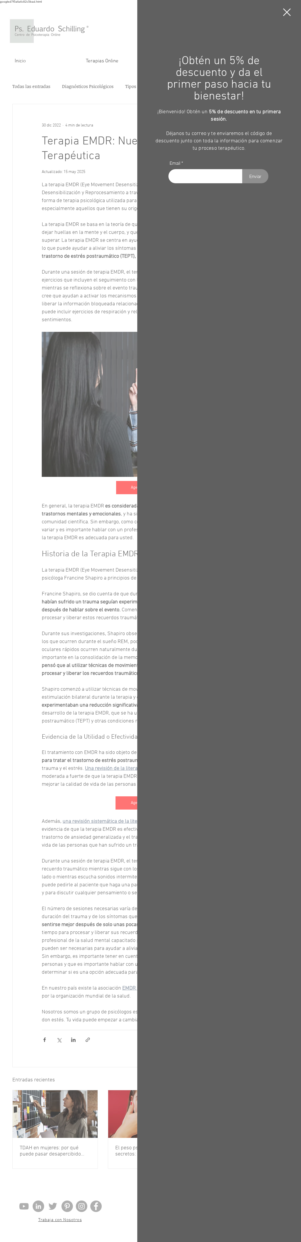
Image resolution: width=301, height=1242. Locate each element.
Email (175, 163)
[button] (287, 12)
